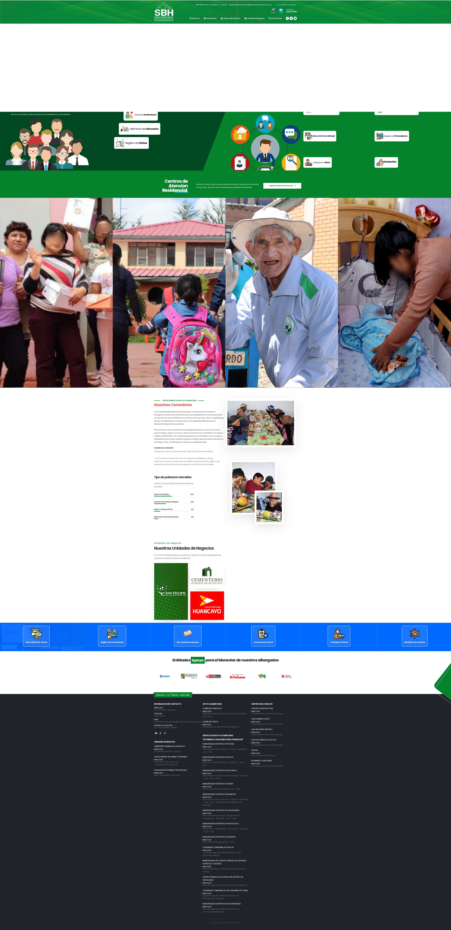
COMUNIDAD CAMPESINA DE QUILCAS (218, 847)
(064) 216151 (291, 11)
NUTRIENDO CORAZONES (261, 760)
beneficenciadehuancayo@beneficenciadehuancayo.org (178, 722)
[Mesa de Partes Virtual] (319, 139)
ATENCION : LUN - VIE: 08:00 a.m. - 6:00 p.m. (212, 5)
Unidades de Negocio (255, 18)
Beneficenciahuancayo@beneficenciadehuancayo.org (251, 5)
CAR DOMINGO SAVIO (260, 719)
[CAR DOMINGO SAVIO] (169, 293)
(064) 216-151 (159, 716)
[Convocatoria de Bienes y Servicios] (397, 113)
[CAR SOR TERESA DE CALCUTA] (394, 293)
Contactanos (276, 18)
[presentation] (6, 67)
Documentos (211, 18)
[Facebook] (287, 18)
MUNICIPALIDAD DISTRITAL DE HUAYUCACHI (220, 823)
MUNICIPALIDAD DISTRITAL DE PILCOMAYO (220, 770)
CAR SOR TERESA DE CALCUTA (263, 740)
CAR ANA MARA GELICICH (261, 729)
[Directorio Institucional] (131, 118)
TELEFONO (289, 10)
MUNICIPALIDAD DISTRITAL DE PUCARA (218, 744)
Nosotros (196, 18)
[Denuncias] (386, 165)
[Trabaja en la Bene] (317, 165)
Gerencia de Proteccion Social (281, 186)
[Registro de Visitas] (131, 146)
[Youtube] (295, 18)
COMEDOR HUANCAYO (212, 708)
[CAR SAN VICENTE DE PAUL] (281, 293)
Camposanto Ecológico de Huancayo (170, 770)
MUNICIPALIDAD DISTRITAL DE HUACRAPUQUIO (222, 903)
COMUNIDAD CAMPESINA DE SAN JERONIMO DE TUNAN (225, 890)
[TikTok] (291, 18)
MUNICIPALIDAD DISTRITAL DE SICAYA (218, 757)
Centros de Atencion (231, 18)
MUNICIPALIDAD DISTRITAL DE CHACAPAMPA (221, 810)
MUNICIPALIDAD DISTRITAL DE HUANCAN (219, 794)
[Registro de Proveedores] (392, 139)
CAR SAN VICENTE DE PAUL (262, 708)
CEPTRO (254, 750)
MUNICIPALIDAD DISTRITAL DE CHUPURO (219, 837)
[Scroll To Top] (447, 927)
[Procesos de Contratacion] (321, 113)
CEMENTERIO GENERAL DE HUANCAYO (169, 746)
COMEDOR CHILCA (210, 721)
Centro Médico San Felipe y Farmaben (170, 756)
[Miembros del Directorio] (135, 132)
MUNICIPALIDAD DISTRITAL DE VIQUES (218, 783)
